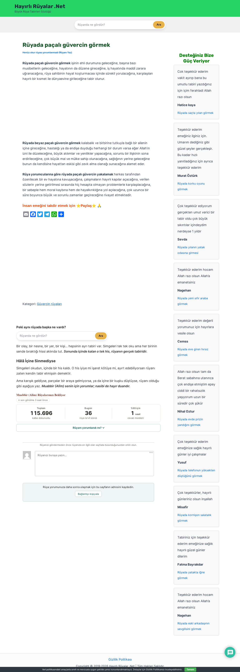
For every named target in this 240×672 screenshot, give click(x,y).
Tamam (190, 669)
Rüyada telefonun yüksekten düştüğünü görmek (196, 473)
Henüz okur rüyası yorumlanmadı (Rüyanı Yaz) (47, 52)
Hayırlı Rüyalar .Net (40, 6)
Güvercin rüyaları (49, 304)
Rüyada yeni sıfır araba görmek (192, 301)
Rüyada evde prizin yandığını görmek (190, 422)
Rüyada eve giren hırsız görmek (192, 352)
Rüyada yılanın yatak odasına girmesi (191, 250)
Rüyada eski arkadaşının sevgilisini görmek (193, 626)
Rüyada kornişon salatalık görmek (194, 517)
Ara (159, 24)
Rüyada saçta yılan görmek (195, 113)
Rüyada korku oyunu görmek (191, 186)
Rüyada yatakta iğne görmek (191, 575)
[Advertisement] (88, 111)
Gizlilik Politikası (120, 659)
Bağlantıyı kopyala (88, 493)
